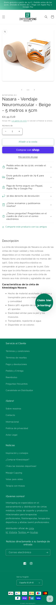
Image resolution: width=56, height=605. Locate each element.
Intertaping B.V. (31, 603)
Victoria (13, 532)
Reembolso (11, 377)
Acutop (34, 532)
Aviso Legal (12, 435)
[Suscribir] (47, 552)
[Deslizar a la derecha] (34, 90)
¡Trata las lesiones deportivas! (21, 466)
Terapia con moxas (15, 486)
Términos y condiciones (18, 351)
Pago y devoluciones (16, 364)
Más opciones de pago (28, 157)
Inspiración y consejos (17, 453)
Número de (7, 126)
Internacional (12, 422)
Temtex (22, 532)
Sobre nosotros (13, 408)
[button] (3, 17)
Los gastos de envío (19, 121)
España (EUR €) (27, 583)
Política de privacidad (17, 428)
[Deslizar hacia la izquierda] (22, 90)
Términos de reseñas (16, 358)
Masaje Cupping (14, 473)
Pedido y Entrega (15, 371)
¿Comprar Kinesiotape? (17, 459)
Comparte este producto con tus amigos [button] (26, 227)
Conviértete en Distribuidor (19, 390)
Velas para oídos (14, 479)
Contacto (10, 415)
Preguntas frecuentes (17, 384)
